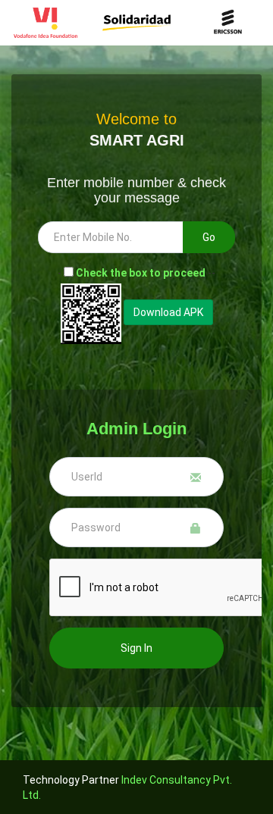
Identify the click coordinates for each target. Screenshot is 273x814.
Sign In (136, 648)
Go (208, 237)
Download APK (168, 312)
